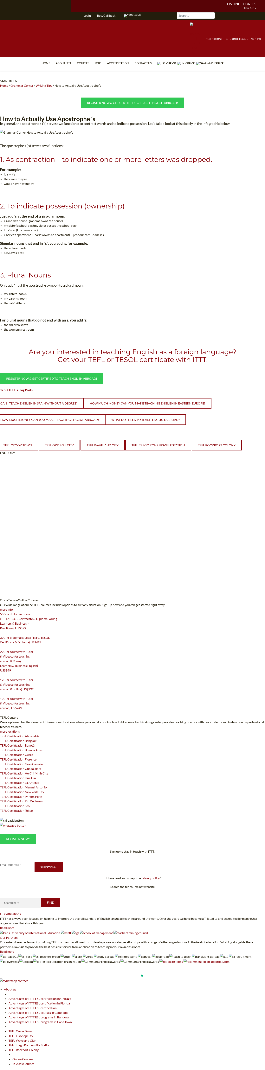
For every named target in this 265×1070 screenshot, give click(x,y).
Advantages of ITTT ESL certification (33, 1008)
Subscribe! (48, 867)
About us (10, 989)
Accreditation (118, 63)
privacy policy (150, 878)
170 (2, 694)
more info (6, 609)
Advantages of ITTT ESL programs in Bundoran (39, 1017)
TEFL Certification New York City (22, 792)
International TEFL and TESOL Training (232, 39)
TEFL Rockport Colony (217, 445)
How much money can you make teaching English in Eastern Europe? (147, 403)
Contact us (143, 63)
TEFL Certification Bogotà (17, 745)
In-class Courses (23, 1064)
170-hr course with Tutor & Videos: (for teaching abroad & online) (17, 684)
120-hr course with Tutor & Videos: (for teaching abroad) (16, 703)
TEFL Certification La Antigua (19, 782)
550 (2, 632)
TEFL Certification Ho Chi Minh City (24, 773)
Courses (83, 63)
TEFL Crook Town (20, 1031)
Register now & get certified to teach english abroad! (132, 103)
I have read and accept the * (133, 878)
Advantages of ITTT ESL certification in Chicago (40, 998)
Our (10, 914)
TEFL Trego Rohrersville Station (158, 445)
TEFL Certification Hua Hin (18, 778)
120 (2, 712)
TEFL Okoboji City (59, 445)
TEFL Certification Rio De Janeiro (22, 801)
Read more (7, 928)
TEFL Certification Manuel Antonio (23, 787)
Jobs (98, 63)
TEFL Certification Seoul (16, 806)
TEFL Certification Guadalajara (20, 768)
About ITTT (63, 63)
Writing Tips (44, 85)
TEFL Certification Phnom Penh (21, 796)
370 (2, 647)
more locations (10, 731)
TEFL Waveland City (103, 445)
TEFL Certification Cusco (16, 754)
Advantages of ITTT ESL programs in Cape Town (40, 1022)
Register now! (18, 839)
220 (2, 675)
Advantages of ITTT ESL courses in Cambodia (38, 1012)
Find (50, 902)
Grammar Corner (21, 85)
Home (46, 63)
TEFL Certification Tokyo (16, 810)
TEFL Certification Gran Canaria (21, 764)
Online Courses (241, 4)
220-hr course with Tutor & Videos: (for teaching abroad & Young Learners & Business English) (19, 661)
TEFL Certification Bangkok (18, 740)
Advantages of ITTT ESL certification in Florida (39, 1003)
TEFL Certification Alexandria (19, 736)
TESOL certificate (144, 359)
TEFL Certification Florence (18, 759)
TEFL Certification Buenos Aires (21, 750)
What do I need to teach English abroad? (145, 419)
